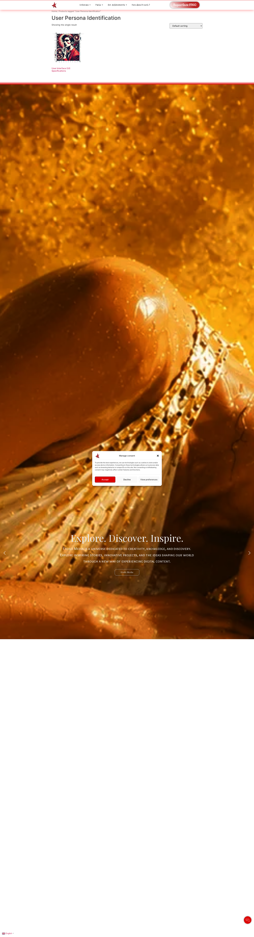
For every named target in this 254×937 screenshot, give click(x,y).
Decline (127, 479)
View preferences (148, 479)
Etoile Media (127, 572)
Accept (105, 479)
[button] (158, 455)
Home (54, 11)
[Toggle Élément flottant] (247, 920)
